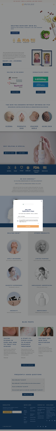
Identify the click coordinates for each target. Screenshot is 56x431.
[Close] (41, 201)
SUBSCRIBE (28, 226)
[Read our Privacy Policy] (38, 223)
